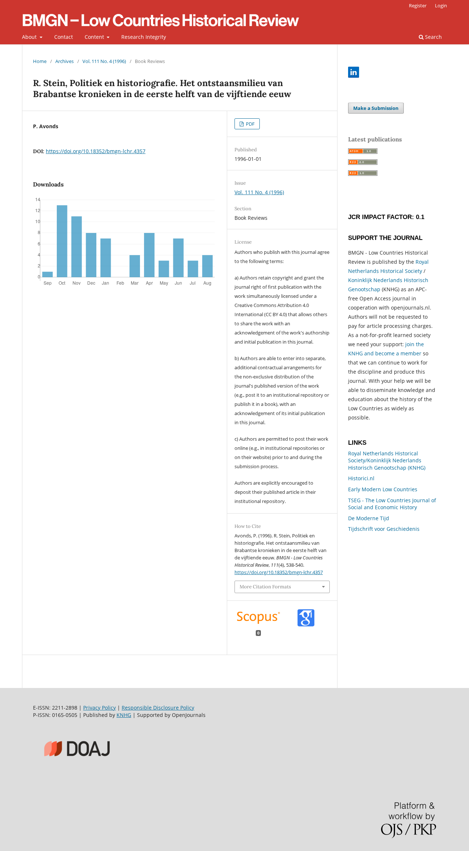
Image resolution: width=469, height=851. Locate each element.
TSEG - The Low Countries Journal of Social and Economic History (392, 504)
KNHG (124, 714)
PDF (250, 124)
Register (417, 5)
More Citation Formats (265, 587)
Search (433, 36)
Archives (64, 61)
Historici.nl (361, 478)
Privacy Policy (99, 707)
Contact (63, 36)
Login (441, 5)
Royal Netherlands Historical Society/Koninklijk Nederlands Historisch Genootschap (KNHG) (386, 460)
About (30, 36)
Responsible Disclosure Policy (158, 707)
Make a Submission (376, 108)
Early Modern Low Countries (382, 489)
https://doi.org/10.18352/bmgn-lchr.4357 (95, 151)
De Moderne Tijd (368, 518)
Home (40, 61)
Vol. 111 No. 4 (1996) (104, 61)
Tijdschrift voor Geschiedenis (384, 528)
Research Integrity (143, 36)
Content (95, 36)
